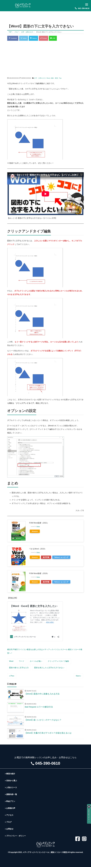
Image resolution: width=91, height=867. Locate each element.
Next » (78, 676)
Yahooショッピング (61, 557)
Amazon (35, 531)
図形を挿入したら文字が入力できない (49, 668)
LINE (53, 38)
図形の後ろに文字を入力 (19, 668)
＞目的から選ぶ (11, 780)
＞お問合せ (9, 829)
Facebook (13, 38)
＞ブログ (8, 822)
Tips (60, 78)
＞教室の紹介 (10, 774)
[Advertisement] (45, 58)
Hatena (34, 38)
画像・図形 (54, 78)
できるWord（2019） (37, 549)
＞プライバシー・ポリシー (15, 836)
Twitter (24, 38)
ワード (21, 661)
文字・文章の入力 (40, 78)
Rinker (38, 526)
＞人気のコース (11, 787)
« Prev (11, 676)
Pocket (44, 38)
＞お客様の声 (10, 808)
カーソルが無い (36, 661)
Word (48, 78)
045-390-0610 (83, 8)
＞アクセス (9, 815)
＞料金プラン (10, 801)
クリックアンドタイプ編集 (58, 661)
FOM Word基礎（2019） (39, 573)
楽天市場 (46, 557)
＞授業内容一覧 (11, 794)
